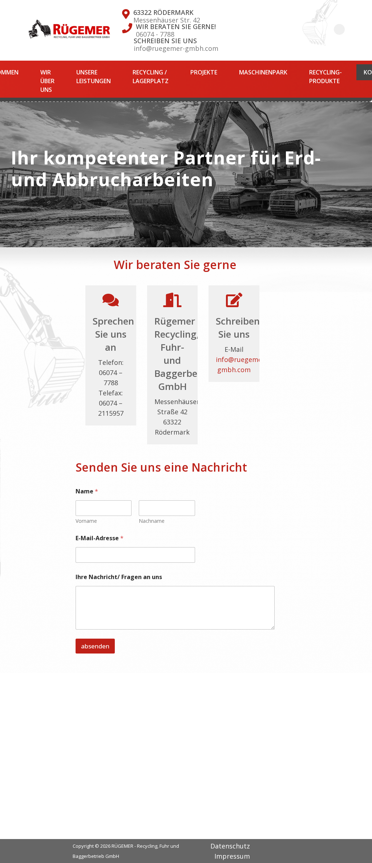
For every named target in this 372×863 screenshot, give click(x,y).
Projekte (203, 72)
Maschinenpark (263, 72)
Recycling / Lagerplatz (151, 76)
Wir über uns (47, 81)
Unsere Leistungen (93, 76)
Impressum (232, 856)
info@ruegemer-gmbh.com (176, 48)
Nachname (152, 521)
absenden (95, 646)
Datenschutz (230, 846)
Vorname (86, 521)
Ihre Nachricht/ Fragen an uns (119, 577)
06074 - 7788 (155, 34)
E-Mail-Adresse (100, 538)
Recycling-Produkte (325, 76)
